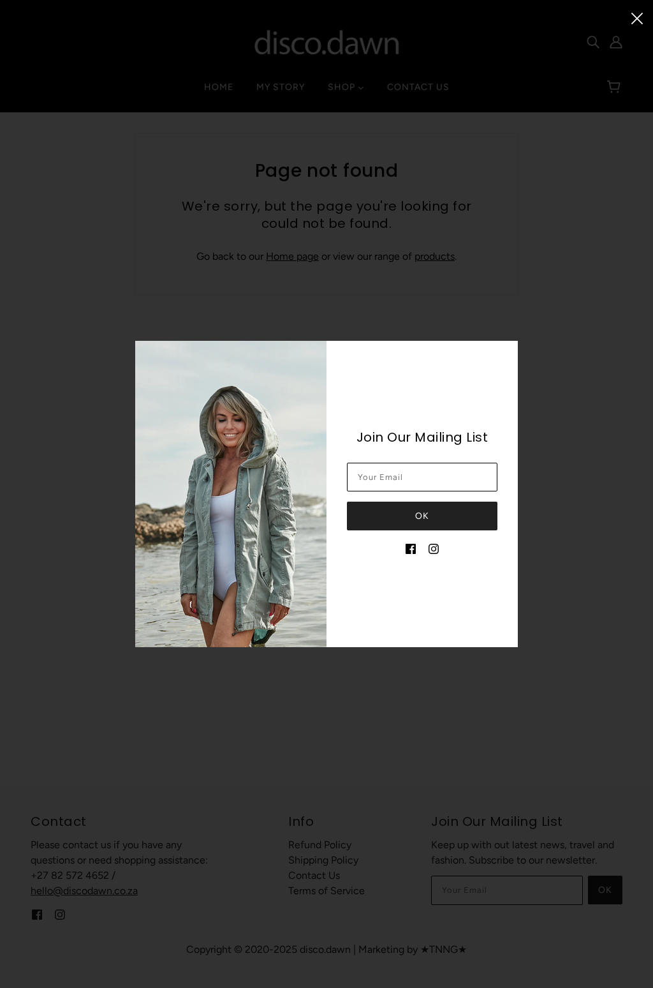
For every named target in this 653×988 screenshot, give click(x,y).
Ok (422, 516)
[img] (410, 548)
